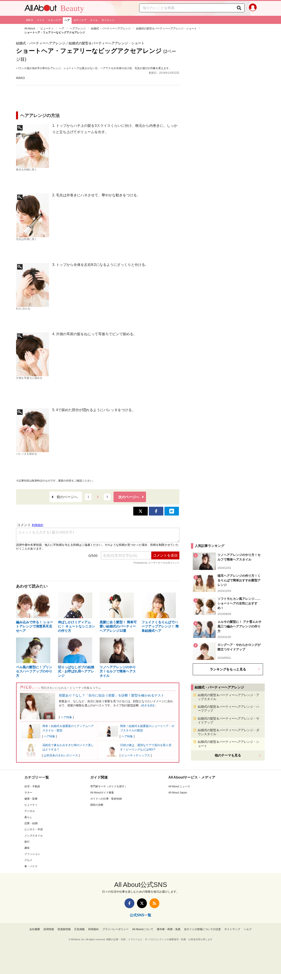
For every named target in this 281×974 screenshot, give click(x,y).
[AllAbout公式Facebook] (129, 903)
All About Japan (177, 792)
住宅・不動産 (32, 786)
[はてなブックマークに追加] (171, 511)
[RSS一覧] (154, 903)
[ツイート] (140, 511)
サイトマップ (232, 929)
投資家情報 (64, 929)
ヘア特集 (66, 717)
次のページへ (128, 497)
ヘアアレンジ (78, 28)
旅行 (27, 841)
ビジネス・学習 (33, 829)
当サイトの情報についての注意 (202, 929)
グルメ (28, 860)
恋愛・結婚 (31, 823)
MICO (29, 20)
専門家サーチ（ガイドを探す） (108, 786)
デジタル (29, 811)
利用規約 (93, 929)
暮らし (28, 817)
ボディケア (79, 20)
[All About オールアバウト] (40, 9)
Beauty (72, 8)
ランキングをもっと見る (228, 669)
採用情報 (48, 929)
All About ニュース (179, 786)
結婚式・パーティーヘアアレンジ (111, 28)
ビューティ (47, 28)
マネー (28, 792)
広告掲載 (79, 929)
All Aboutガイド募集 (102, 792)
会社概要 (34, 929)
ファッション (32, 854)
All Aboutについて (142, 929)
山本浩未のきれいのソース (61, 755)
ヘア (67, 20)
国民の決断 (96, 804)
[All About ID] (253, 8)
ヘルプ (248, 929)
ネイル (94, 20)
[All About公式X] (142, 903)
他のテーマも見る (228, 755)
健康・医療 (31, 798)
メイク (40, 20)
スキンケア (54, 20)
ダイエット (108, 20)
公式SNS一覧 (140, 915)
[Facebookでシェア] (156, 511)
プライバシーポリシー (115, 929)
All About (29, 28)
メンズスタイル (33, 835)
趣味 (27, 847)
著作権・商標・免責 (168, 929)
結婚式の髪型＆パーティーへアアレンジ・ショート (166, 28)
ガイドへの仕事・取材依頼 (106, 798)
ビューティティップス (135, 755)
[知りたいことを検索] (239, 8)
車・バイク (31, 866)
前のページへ (67, 497)
